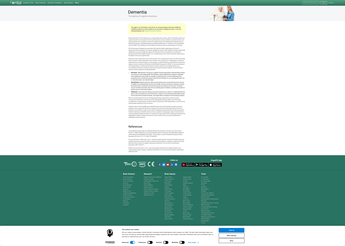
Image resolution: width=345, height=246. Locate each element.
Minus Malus (186, 203)
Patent (203, 185)
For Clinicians (205, 179)
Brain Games (205, 209)
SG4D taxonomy (148, 195)
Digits (184, 185)
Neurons (125, 183)
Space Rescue (169, 203)
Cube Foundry (187, 193)
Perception (126, 203)
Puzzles (185, 181)
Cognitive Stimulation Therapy (210, 203)
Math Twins (186, 201)
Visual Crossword (170, 199)
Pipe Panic (168, 183)
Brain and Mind (127, 179)
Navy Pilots (147, 183)
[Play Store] (201, 165)
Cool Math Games (206, 215)
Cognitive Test (28, 3)
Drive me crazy (169, 197)
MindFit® (204, 187)
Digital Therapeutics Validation (153, 177)
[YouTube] (168, 164)
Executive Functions (129, 197)
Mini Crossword (169, 179)
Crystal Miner (168, 185)
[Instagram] (172, 164)
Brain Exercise (205, 197)
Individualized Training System (210, 199)
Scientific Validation (55, 3)
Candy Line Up (187, 179)
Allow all (231, 230)
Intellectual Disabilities (129, 193)
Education (204, 183)
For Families (204, 177)
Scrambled (168, 211)
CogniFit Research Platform (153, 31)
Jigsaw (185, 197)
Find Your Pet (168, 213)
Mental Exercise (205, 211)
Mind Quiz (204, 201)
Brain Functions (127, 195)
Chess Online (168, 177)
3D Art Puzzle (168, 218)
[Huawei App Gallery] (188, 165)
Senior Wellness (148, 185)
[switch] (150, 242)
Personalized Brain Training (209, 207)
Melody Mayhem (169, 215)
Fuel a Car (186, 199)
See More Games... (188, 218)
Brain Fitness (127, 187)
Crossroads (186, 191)
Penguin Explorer (188, 183)
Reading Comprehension (208, 217)
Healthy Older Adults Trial (151, 181)
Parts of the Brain (128, 181)
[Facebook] (160, 164)
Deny (231, 241)
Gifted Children (205, 218)
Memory (125, 201)
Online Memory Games (207, 213)
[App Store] (215, 165)
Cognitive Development (207, 195)
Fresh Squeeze (187, 195)
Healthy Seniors (148, 187)
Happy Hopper (187, 177)
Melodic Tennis (169, 209)
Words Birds (186, 217)
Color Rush (168, 217)
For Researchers (206, 181)
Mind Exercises (205, 205)
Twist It (185, 211)
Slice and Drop (187, 209)
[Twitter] (164, 164)
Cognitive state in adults (151, 191)
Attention (126, 205)
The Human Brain (128, 177)
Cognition (126, 189)
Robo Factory (168, 189)
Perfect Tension (187, 207)
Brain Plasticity (127, 185)
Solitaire (167, 187)
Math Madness (169, 205)
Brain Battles (205, 220)
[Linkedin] (176, 164)
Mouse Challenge (188, 205)
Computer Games (149, 179)
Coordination (127, 199)
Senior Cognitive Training (151, 189)
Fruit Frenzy (168, 181)
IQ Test (203, 222)
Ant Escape (168, 191)
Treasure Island (169, 193)
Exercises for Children (207, 193)
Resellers (203, 191)
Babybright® (205, 189)
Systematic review (149, 193)
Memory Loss (127, 191)
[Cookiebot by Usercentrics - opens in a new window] (110, 242)
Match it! (167, 201)
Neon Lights (168, 195)
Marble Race (168, 207)
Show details (192, 242)
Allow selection (231, 235)
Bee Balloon (186, 189)
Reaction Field (187, 215)
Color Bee (186, 187)
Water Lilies (186, 213)
